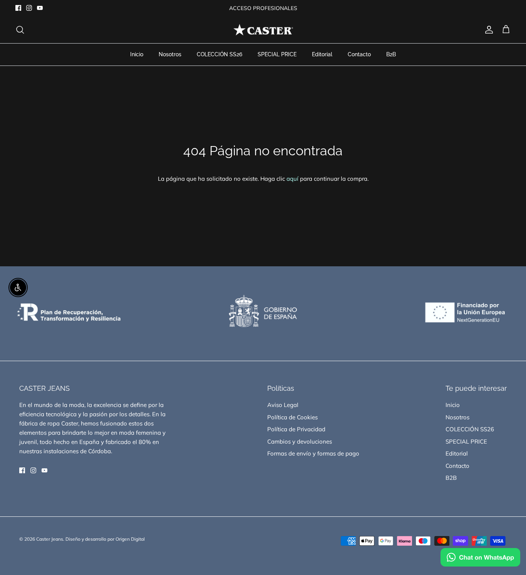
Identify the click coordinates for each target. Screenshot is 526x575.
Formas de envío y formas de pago (313, 453)
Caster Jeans (49, 539)
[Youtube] (40, 8)
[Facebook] (18, 8)
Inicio (136, 54)
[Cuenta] (487, 29)
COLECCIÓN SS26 (219, 54)
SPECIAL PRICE (277, 54)
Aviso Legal (282, 405)
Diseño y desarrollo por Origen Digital (105, 539)
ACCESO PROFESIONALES (263, 8)
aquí (292, 178)
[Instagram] (29, 8)
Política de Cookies (292, 417)
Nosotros (170, 54)
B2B (391, 54)
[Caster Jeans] (263, 30)
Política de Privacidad (296, 429)
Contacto (359, 54)
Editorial (322, 54)
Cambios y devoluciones (299, 441)
